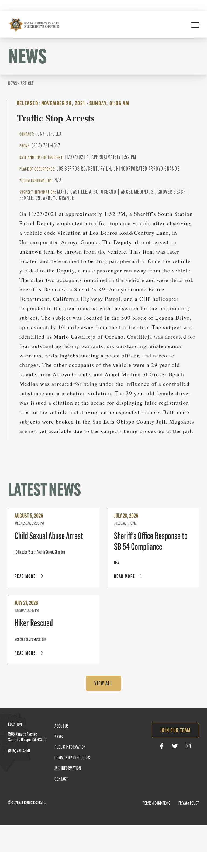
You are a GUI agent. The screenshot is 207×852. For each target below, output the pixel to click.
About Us (61, 726)
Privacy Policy (188, 803)
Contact (61, 779)
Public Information (70, 747)
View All (103, 684)
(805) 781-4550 (19, 751)
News (58, 737)
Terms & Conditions (156, 803)
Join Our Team (175, 731)
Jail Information (67, 768)
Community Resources (72, 758)
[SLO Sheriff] (33, 25)
